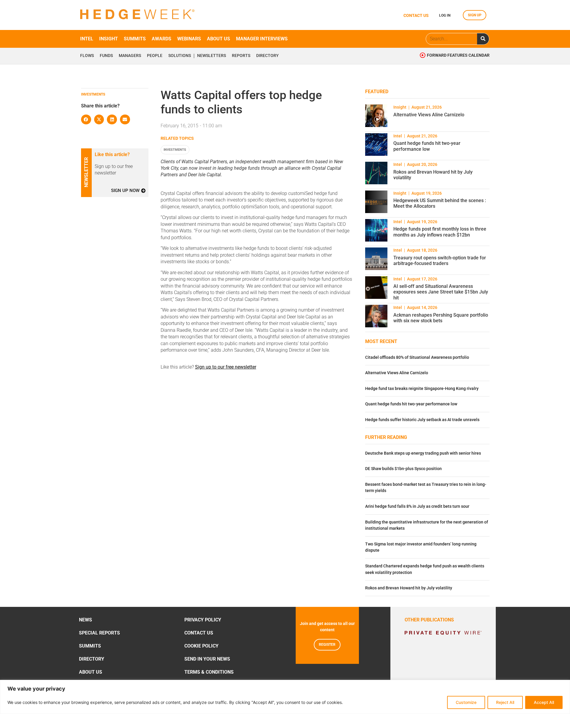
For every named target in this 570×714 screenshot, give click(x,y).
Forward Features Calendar (458, 55)
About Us (90, 672)
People (154, 56)
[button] (86, 120)
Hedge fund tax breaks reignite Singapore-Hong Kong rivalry (422, 388)
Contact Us (198, 633)
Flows (87, 56)
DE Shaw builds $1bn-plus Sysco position (403, 468)
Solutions (179, 56)
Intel (86, 39)
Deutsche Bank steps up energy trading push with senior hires (423, 453)
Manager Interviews (262, 39)
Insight (108, 39)
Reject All (505, 702)
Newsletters (211, 56)
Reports (241, 56)
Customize (466, 702)
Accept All (544, 702)
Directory (267, 56)
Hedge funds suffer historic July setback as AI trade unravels (422, 419)
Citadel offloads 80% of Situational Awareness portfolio (417, 357)
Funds (106, 56)
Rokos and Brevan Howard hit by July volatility (408, 588)
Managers (130, 56)
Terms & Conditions (209, 672)
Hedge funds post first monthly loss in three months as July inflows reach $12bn (439, 231)
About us (218, 39)
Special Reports (99, 633)
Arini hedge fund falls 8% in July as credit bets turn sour (417, 506)
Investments (175, 150)
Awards (161, 39)
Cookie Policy (201, 646)
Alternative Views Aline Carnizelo (428, 115)
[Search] (483, 39)
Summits (135, 39)
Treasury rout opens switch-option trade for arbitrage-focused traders (439, 260)
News (85, 620)
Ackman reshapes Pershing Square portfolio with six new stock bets (440, 317)
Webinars (189, 39)
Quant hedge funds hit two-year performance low (426, 146)
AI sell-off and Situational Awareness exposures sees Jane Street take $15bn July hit (440, 291)
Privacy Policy (202, 620)
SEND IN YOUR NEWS (207, 659)
